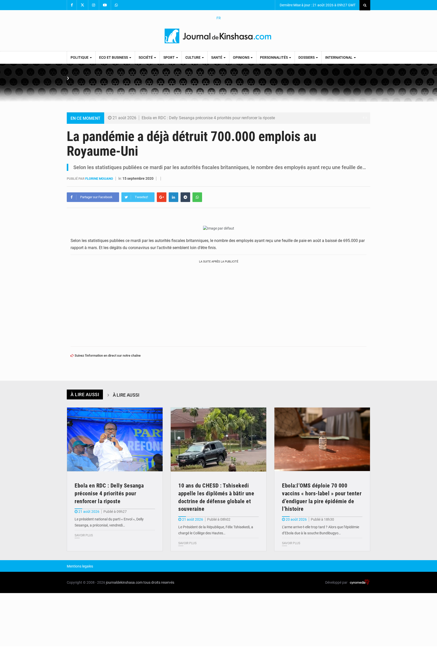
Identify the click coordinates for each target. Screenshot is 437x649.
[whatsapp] (197, 197)
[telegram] (185, 197)
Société (146, 57)
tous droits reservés (158, 582)
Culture (193, 57)
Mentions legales (80, 566)
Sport (169, 57)
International (339, 57)
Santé (217, 57)
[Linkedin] (173, 197)
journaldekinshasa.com (124, 582)
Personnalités (274, 57)
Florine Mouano (99, 178)
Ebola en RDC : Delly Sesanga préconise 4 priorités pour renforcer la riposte (208, 117)
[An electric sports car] (115, 440)
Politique (80, 57)
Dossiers (306, 57)
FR (218, 18)
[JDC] (218, 36)
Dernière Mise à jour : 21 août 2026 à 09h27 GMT (317, 5)
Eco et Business (114, 57)
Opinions (241, 57)
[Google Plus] (161, 197)
